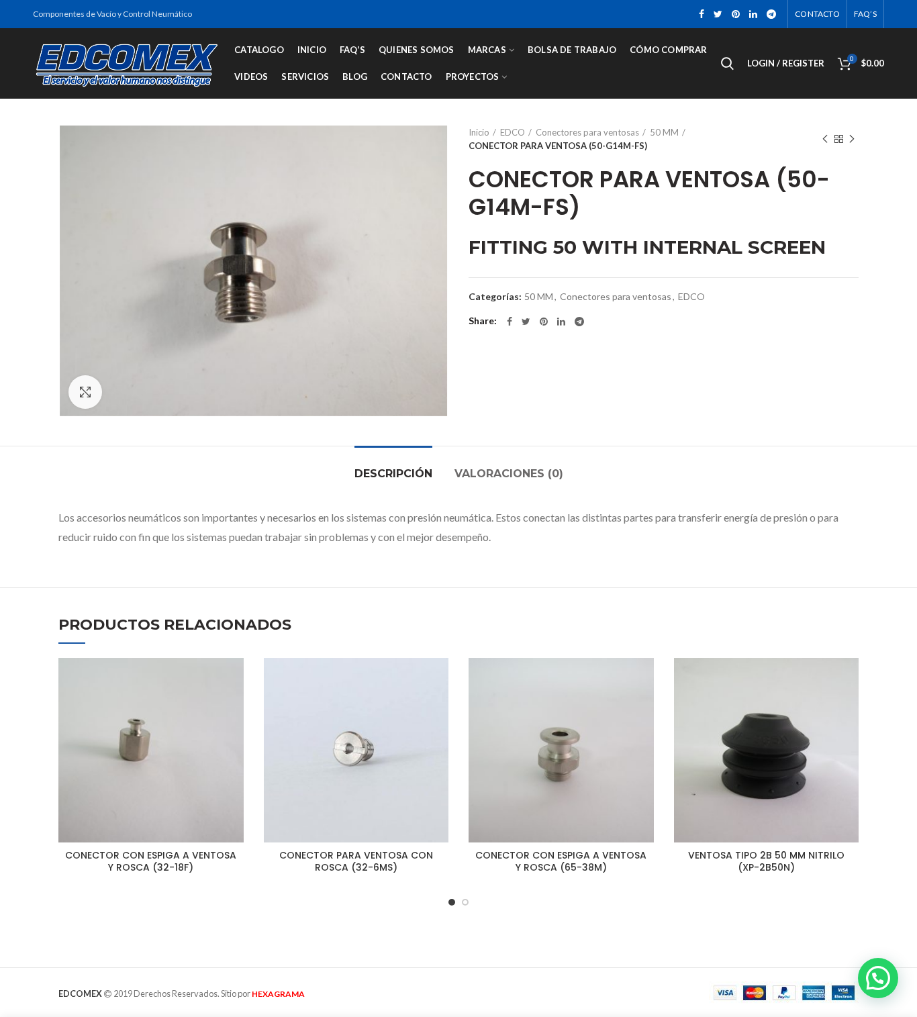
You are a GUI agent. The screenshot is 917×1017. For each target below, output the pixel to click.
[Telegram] (771, 14)
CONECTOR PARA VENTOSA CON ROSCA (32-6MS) (356, 861)
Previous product (825, 139)
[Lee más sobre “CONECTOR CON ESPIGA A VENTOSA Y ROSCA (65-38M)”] (644, 680)
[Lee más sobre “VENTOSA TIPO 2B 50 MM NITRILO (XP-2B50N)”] (848, 680)
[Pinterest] (735, 14)
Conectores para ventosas (587, 132)
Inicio (479, 132)
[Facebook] (701, 14)
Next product (852, 139)
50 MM (664, 132)
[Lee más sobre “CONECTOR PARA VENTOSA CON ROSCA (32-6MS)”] (438, 680)
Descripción (393, 473)
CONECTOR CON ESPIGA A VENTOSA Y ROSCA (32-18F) (150, 861)
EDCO (512, 132)
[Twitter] (718, 14)
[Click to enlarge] (85, 392)
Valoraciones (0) (508, 473)
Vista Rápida (233, 710)
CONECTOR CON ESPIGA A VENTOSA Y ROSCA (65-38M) (560, 861)
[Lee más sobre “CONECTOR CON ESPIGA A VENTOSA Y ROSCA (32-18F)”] (233, 680)
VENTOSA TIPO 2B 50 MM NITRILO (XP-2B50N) (766, 861)
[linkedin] (753, 14)
